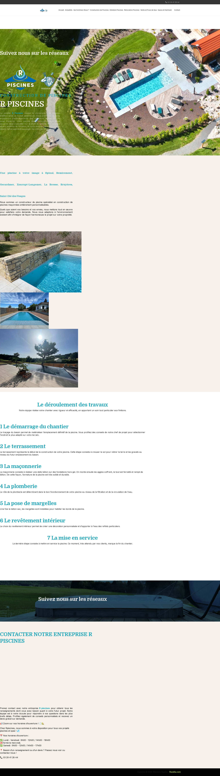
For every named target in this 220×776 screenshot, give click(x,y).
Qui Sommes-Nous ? (81, 10)
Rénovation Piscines (131, 10)
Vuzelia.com (175, 772)
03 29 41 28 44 (173, 2)
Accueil (61, 10)
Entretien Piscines (116, 10)
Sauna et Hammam (165, 10)
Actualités (68, 10)
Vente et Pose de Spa (148, 10)
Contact (177, 10)
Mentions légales (160, 772)
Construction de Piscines (99, 10)
